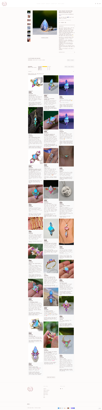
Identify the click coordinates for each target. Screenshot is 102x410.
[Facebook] (61, 389)
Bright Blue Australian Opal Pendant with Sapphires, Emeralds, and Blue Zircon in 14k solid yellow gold (35, 215)
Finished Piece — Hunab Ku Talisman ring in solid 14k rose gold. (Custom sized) (50, 178)
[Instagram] (63, 389)
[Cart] (100, 4)
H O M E (38, 3)
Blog (44, 397)
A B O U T (48, 3)
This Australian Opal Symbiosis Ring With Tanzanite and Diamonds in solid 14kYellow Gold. (35, 341)
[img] (32, 66)
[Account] (96, 4)
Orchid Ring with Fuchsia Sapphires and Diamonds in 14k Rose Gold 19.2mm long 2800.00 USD (50, 363)
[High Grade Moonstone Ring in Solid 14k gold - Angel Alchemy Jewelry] (28, 12)
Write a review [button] (70, 60)
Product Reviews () (32, 73)
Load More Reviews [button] (51, 377)
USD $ (28, 404)
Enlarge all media (44, 37)
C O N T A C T (54, 3)
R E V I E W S (61, 3)
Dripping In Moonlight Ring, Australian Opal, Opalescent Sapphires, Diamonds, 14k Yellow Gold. (66, 370)
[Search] (98, 4)
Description (61, 26)
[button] (40, 66)
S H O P (43, 3)
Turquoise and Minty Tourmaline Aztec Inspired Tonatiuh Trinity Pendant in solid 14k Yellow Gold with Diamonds (35, 147)
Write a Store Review (69, 66)
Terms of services (46, 390)
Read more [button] (31, 310)
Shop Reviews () (40, 73)
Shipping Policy (62, 52)
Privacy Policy (46, 394)
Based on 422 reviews (32, 67)
